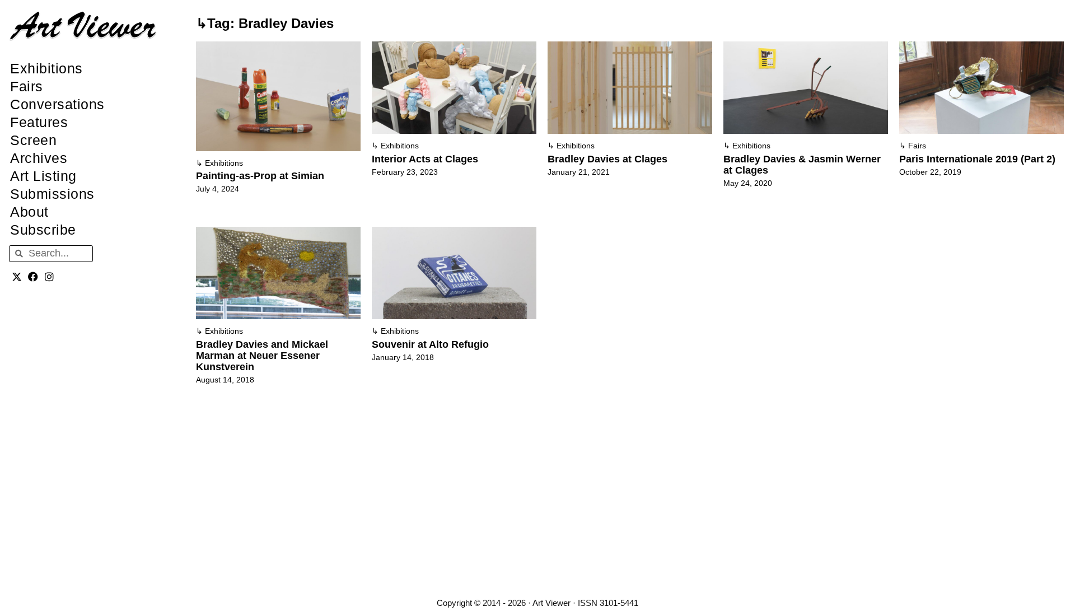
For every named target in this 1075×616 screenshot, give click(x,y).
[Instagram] (49, 277)
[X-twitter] (17, 277)
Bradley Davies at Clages (607, 159)
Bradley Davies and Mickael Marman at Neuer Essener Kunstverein (262, 355)
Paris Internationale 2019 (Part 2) (977, 159)
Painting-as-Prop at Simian (260, 175)
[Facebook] (33, 277)
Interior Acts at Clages (425, 159)
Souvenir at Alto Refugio (430, 344)
